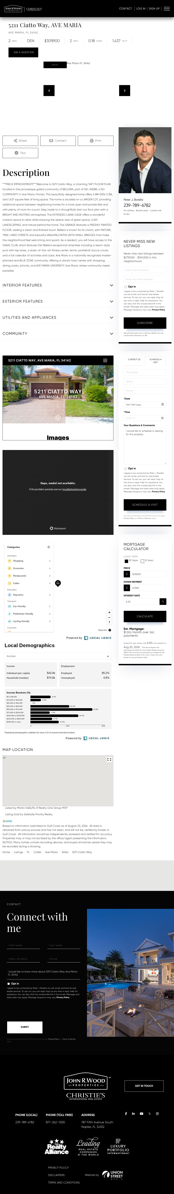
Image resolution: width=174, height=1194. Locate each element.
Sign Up (154, 8)
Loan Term (131, 556)
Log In (140, 8)
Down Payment (133, 581)
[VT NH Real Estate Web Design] (112, 1175)
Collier (37, 852)
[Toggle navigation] (167, 8)
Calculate (145, 616)
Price (127, 568)
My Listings (129, 211)
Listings (18, 852)
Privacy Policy (158, 310)
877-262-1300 (55, 1122)
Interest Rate (132, 595)
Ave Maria (51, 852)
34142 (65, 852)
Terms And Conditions (64, 1182)
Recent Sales (142, 211)
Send (25, 1027)
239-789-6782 (137, 205)
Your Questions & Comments (139, 425)
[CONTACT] (23, 52)
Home (6, 852)
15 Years (149, 560)
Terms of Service (144, 518)
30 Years (133, 560)
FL (28, 852)
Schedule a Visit (155, 361)
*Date (127, 398)
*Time (127, 412)
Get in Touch (144, 1086)
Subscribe (145, 322)
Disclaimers (56, 1175)
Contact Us (134, 359)
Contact (125, 8)
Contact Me (155, 211)
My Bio (127, 214)
